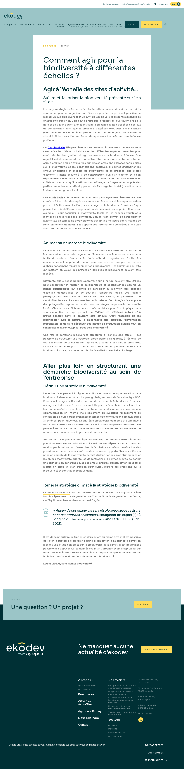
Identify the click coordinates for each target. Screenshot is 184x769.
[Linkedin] (140, 719)
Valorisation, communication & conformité (122, 713)
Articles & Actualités (97, 24)
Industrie (112, 729)
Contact (132, 24)
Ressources (115, 24)
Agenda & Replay (75, 24)
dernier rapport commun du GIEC (91, 519)
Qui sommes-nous (87, 685)
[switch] (175, 4)
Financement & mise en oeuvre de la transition (119, 707)
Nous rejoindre (151, 24)
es (165, 36)
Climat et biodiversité (56, 492)
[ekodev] (13, 16)
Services (112, 725)
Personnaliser (154, 760)
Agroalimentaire (116, 736)
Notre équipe (84, 689)
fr (165, 45)
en (165, 31)
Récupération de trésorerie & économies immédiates (122, 686)
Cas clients (59, 24)
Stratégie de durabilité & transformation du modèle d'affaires (120, 700)
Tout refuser (155, 753)
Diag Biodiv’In (56, 147)
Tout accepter (154, 745)
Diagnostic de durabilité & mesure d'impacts (120, 692)
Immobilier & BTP (116, 732)
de (165, 41)
